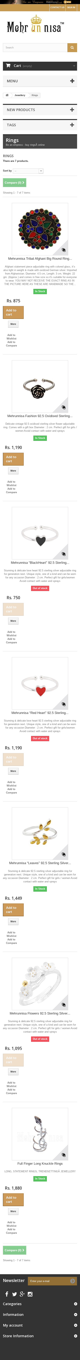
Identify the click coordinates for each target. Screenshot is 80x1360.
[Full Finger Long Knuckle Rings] (40, 1134)
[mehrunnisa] (40, 23)
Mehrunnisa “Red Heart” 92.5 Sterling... (40, 713)
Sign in (71, 7)
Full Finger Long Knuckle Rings (40, 1163)
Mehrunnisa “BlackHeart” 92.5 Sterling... (40, 563)
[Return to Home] (7, 95)
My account (13, 1325)
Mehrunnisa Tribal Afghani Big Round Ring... (40, 258)
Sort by (7, 170)
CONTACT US (57, 7)
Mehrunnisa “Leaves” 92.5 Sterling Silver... (40, 863)
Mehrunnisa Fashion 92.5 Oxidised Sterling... (40, 416)
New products (21, 109)
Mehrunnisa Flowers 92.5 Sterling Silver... (40, 1013)
